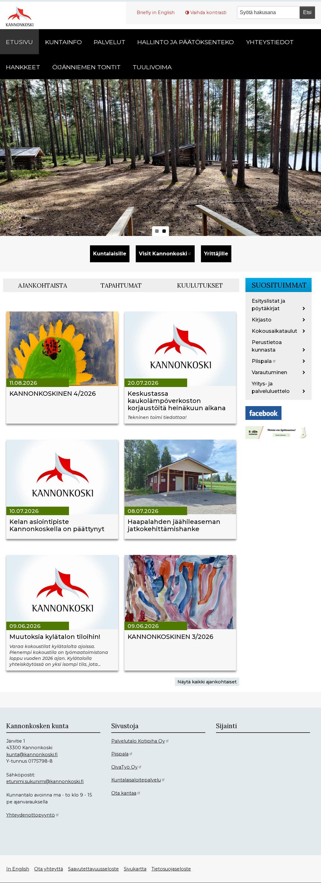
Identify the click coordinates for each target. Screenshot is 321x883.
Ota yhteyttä (48, 869)
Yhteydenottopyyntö (30, 815)
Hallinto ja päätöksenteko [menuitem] (185, 42)
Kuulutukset (200, 285)
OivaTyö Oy (124, 767)
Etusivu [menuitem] (19, 42)
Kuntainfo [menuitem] (63, 42)
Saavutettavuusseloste (93, 869)
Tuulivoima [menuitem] (152, 67)
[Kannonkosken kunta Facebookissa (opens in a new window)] (263, 412)
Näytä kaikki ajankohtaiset (207, 682)
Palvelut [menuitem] (109, 42)
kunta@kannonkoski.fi (32, 754)
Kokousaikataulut (274, 331)
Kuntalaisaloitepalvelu (136, 780)
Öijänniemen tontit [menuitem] (86, 67)
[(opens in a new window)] (278, 432)
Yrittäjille (216, 254)
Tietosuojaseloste (171, 869)
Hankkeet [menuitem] (23, 67)
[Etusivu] (22, 15)
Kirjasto (261, 320)
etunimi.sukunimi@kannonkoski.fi (45, 781)
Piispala (262, 361)
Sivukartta (135, 869)
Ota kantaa (123, 793)
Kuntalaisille (109, 254)
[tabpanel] (121, 492)
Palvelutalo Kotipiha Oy (138, 741)
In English (17, 869)
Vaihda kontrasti (208, 12)
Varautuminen (269, 372)
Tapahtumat (121, 285)
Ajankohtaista (42, 285)
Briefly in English (156, 12)
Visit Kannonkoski (163, 254)
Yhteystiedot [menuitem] (270, 42)
